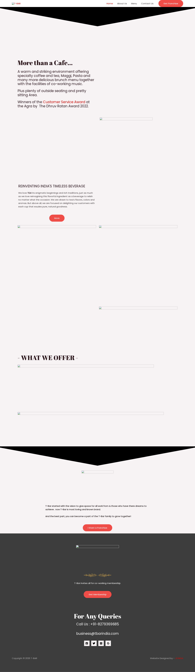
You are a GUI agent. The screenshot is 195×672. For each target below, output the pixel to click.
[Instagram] (101, 643)
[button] (170, 3)
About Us (122, 3)
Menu (134, 3)
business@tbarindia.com (97, 633)
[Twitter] (94, 643)
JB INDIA (179, 658)
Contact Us (147, 3)
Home (109, 3)
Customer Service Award (64, 102)
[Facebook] (87, 643)
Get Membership (97, 594)
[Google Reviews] (108, 643)
